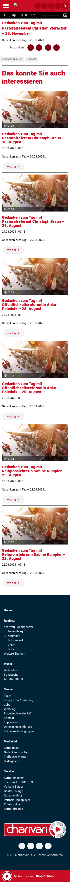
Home (8, 610)
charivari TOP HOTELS (18, 782)
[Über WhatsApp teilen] (48, 47)
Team (7, 695)
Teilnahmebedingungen (19, 731)
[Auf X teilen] (39, 47)
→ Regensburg (13, 631)
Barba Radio (11, 748)
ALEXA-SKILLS (13, 679)
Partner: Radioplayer (17, 800)
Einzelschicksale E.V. (17, 713)
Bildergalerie (12, 761)
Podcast (31, 59)
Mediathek (11, 741)
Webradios (11, 670)
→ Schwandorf (13, 640)
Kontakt (9, 718)
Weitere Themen (14, 653)
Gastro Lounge (13, 791)
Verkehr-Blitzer (13, 786)
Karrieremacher (14, 777)
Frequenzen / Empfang (18, 700)
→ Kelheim (11, 649)
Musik (8, 664)
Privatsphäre (12, 804)
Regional (9, 620)
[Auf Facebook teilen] (30, 47)
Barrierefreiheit (13, 809)
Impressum (11, 722)
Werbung (9, 709)
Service (9, 771)
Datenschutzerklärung (18, 727)
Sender (8, 689)
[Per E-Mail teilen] (56, 47)
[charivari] (15, 5)
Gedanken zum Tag (12, 59)
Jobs (7, 704)
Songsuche (11, 674)
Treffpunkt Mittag (15, 756)
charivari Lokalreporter (18, 627)
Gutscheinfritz (13, 795)
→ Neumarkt (12, 636)
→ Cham (9, 644)
